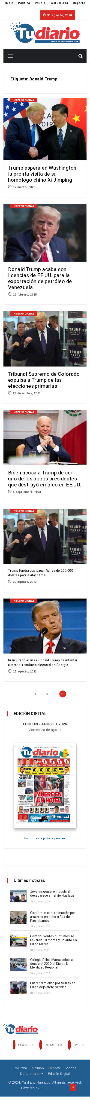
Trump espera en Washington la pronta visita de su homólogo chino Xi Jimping (42, 174)
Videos (71, 1068)
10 (63, 694)
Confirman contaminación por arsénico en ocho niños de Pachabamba (52, 917)
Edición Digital (59, 1074)
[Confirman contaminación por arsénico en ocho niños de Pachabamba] (18, 917)
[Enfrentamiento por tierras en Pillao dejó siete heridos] (18, 987)
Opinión (38, 1068)
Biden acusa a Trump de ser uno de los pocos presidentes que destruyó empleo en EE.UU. (44, 479)
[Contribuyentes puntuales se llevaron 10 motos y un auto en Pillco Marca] (18, 941)
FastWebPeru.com (54, 1088)
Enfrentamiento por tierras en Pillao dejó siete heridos (53, 985)
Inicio (9, 3)
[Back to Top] (73, 1087)
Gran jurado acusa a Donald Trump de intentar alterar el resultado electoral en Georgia (43, 662)
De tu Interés (30, 1074)
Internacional (24, 100)
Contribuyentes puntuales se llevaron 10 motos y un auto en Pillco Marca (53, 940)
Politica (24, 3)
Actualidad (59, 3)
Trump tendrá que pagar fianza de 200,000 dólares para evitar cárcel (40, 573)
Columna (20, 1068)
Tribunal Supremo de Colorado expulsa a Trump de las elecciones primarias (44, 380)
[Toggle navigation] (8, 56)
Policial (40, 3)
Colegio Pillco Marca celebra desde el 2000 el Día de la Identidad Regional (51, 963)
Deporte (79, 3)
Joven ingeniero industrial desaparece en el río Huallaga (52, 893)
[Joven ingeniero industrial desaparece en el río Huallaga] (18, 896)
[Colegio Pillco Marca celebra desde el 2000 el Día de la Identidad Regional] (18, 964)
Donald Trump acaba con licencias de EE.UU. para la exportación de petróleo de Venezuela (40, 278)
